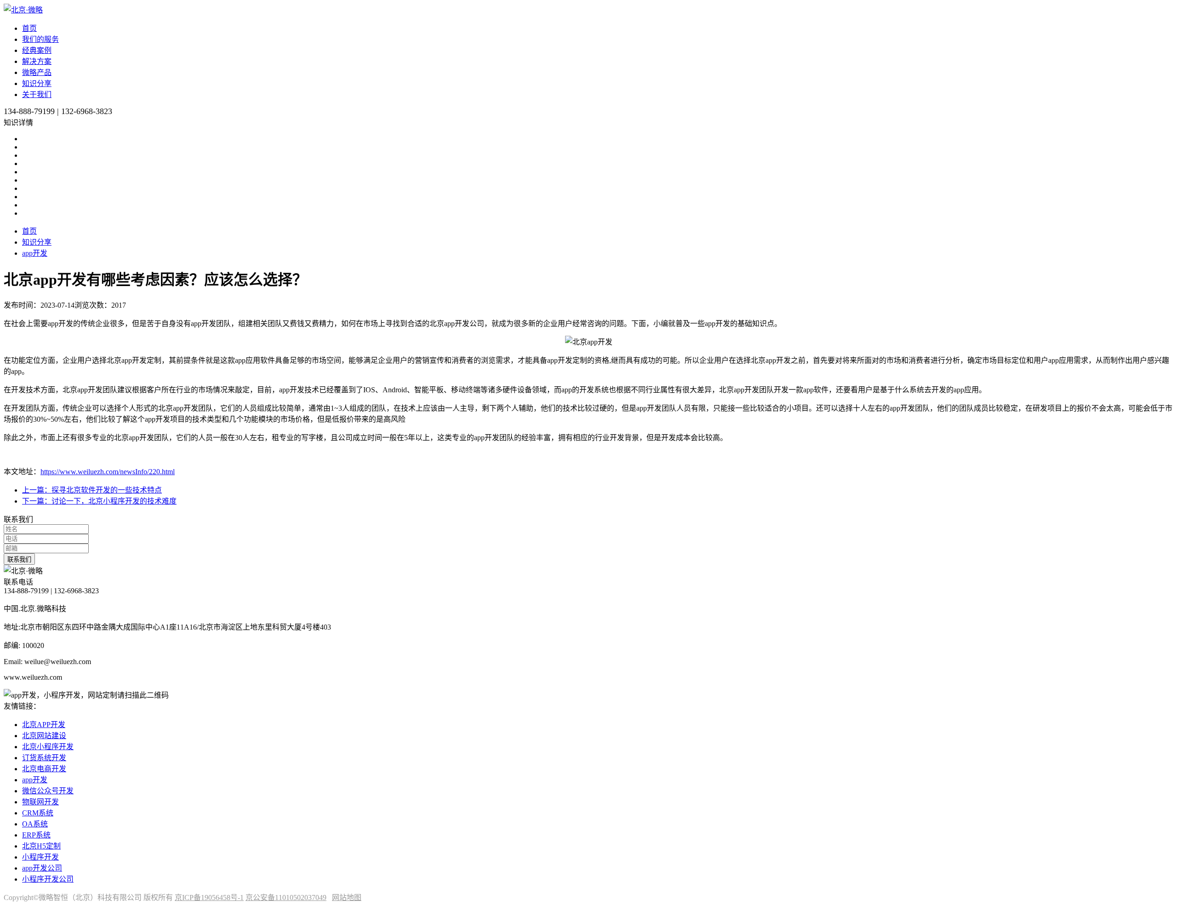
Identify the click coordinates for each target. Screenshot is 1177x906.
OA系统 (35, 824)
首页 (29, 28)
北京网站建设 (44, 736)
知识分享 (36, 83)
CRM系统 (37, 813)
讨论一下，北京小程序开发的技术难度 (99, 501)
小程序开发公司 (48, 879)
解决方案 (36, 61)
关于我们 (36, 94)
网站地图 (346, 897)
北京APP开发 (43, 724)
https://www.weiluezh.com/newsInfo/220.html (107, 472)
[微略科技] (23, 10)
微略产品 (36, 72)
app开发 (34, 253)
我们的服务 (40, 39)
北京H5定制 (41, 846)
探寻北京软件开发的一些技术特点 (92, 490)
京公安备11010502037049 (286, 897)
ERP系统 (36, 835)
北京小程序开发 (48, 747)
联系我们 (19, 559)
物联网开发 (40, 802)
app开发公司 (42, 868)
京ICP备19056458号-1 (209, 897)
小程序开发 (40, 857)
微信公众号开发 (48, 791)
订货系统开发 (44, 758)
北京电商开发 (44, 769)
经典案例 (36, 50)
